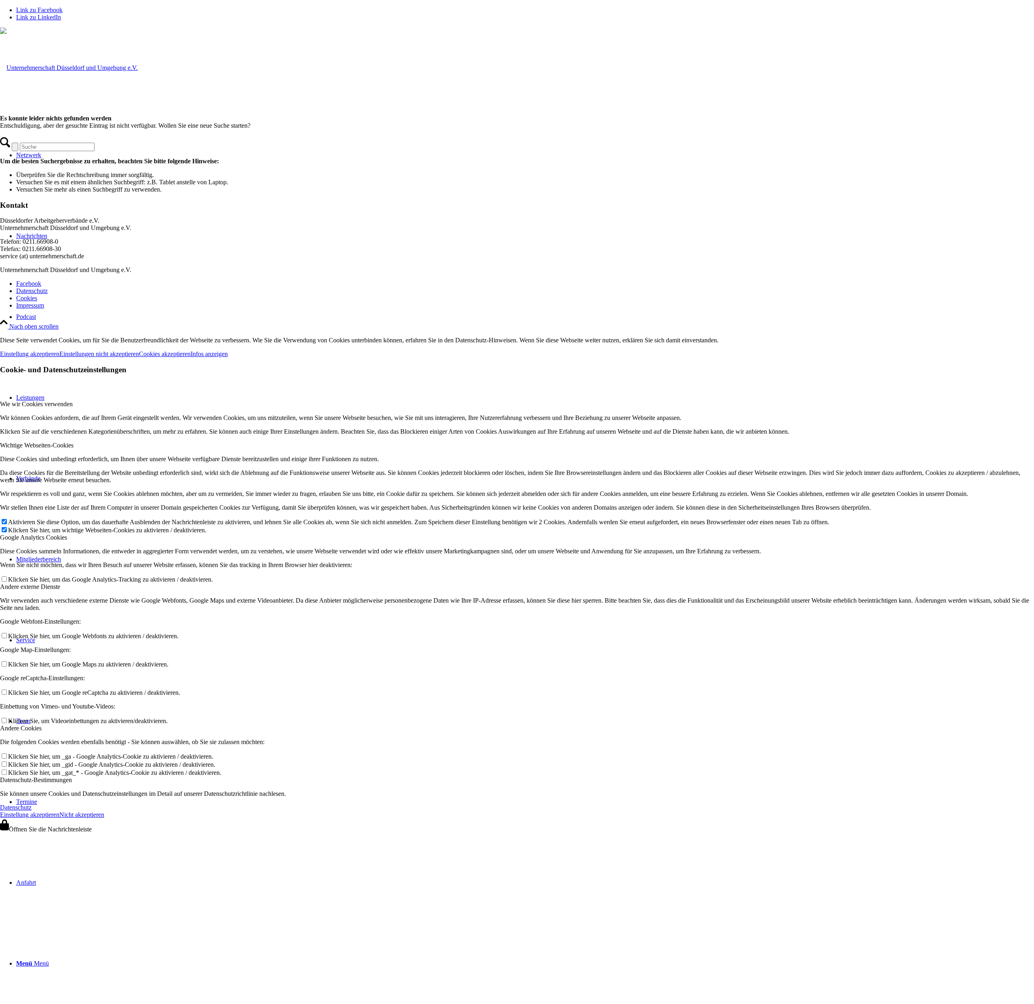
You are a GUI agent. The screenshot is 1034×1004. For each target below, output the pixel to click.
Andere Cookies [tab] (21, 728)
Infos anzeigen (209, 353)
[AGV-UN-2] (69, 67)
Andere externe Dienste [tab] (30, 586)
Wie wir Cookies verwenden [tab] (36, 404)
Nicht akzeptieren (81, 814)
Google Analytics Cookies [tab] (33, 537)
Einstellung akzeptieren (29, 353)
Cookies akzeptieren (165, 353)
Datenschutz (16, 807)
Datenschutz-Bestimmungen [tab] (36, 779)
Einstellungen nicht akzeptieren (99, 353)
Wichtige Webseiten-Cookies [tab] (37, 445)
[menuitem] (525, 316)
